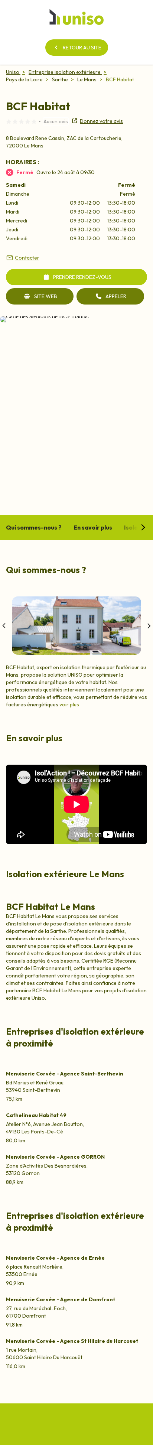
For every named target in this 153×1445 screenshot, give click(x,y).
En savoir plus (93, 527)
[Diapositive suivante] (148, 625)
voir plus (69, 704)
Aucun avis (55, 121)
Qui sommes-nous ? (34, 527)
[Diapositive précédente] (4, 625)
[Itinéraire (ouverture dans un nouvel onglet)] (44, 316)
